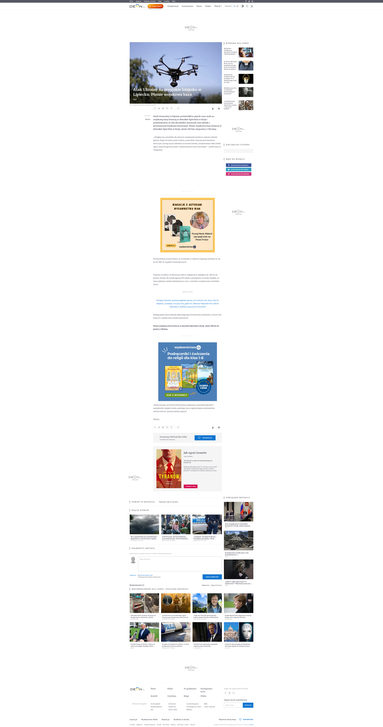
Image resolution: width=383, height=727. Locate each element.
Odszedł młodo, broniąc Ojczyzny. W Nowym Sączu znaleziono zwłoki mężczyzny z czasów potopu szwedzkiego (143, 618)
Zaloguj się (133, 575)
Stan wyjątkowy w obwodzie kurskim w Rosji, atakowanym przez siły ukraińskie (237, 526)
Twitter (249, 1)
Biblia (131, 1)
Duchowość (172, 704)
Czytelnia (171, 696)
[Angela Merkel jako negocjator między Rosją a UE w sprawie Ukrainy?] (238, 603)
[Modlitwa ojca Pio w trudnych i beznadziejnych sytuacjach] (246, 92)
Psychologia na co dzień (193, 707)
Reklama (173, 725)
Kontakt (159, 725)
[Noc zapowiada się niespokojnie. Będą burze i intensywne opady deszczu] (144, 524)
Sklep (173, 1)
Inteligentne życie (206, 690)
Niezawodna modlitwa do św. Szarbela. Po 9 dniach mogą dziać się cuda (230, 78)
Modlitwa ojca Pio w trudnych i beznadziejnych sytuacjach (230, 91)
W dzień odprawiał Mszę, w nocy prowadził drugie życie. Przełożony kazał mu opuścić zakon (230, 66)
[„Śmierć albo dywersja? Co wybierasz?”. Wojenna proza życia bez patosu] (238, 569)
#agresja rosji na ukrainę (168, 502)
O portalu (132, 725)
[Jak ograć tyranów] (168, 468)
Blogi (159, 1)
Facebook (246, 1)
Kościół (227, 648)
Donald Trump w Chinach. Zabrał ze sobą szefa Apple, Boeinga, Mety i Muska (143, 646)
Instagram (252, 1)
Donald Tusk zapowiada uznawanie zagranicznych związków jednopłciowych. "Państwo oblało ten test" (206, 647)
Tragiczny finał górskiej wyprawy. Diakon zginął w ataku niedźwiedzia (205, 616)
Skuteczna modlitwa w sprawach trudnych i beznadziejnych (230, 51)
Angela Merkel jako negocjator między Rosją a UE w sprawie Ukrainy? (238, 616)
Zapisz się (248, 705)
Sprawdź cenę (191, 486)
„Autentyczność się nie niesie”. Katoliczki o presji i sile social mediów (230, 105)
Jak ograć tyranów (195, 452)
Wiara (199, 6)
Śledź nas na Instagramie (240, 174)
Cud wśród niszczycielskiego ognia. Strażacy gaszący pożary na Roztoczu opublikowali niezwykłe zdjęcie (175, 617)
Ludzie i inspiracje (209, 707)
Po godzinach (190, 688)
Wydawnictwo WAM (149, 720)
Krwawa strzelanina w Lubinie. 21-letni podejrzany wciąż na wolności (175, 645)
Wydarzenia (173, 6)
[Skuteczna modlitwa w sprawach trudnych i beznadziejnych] (246, 52)
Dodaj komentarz (212, 577)
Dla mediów (166, 725)
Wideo (208, 6)
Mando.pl (165, 720)
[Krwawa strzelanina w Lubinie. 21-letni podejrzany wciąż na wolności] (176, 632)
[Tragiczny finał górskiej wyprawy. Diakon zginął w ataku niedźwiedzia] (207, 603)
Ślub (152, 710)
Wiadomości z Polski (137, 540)
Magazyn (138, 1)
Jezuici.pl (133, 720)
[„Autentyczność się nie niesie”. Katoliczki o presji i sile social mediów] (246, 105)
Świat (135, 99)
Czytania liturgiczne (192, 704)
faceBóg (166, 1)
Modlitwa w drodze (149, 1)
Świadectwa (172, 707)
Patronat (192, 725)
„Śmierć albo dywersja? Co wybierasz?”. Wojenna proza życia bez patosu (238, 583)
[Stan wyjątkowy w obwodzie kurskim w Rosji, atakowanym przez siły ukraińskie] (238, 512)
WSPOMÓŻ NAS (248, 719)
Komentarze (187, 6)
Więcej (217, 6)
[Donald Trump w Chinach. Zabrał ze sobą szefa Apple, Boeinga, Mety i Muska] (144, 632)
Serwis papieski (155, 704)
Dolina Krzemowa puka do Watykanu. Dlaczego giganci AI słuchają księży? (237, 645)
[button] (242, 6)
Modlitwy (189, 710)
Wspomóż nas (207, 438)
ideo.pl (251, 725)
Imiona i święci (172, 710)
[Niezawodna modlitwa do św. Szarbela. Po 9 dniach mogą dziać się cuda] (246, 79)
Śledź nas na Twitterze (239, 170)
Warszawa (228, 6)
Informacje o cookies (183, 725)
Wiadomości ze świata (168, 540)
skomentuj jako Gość (146, 575)
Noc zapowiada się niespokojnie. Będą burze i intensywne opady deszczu (144, 539)
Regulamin (139, 725)
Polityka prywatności (149, 725)
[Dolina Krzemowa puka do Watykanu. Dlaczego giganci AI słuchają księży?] (238, 632)
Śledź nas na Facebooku (239, 165)
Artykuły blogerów (156, 707)
